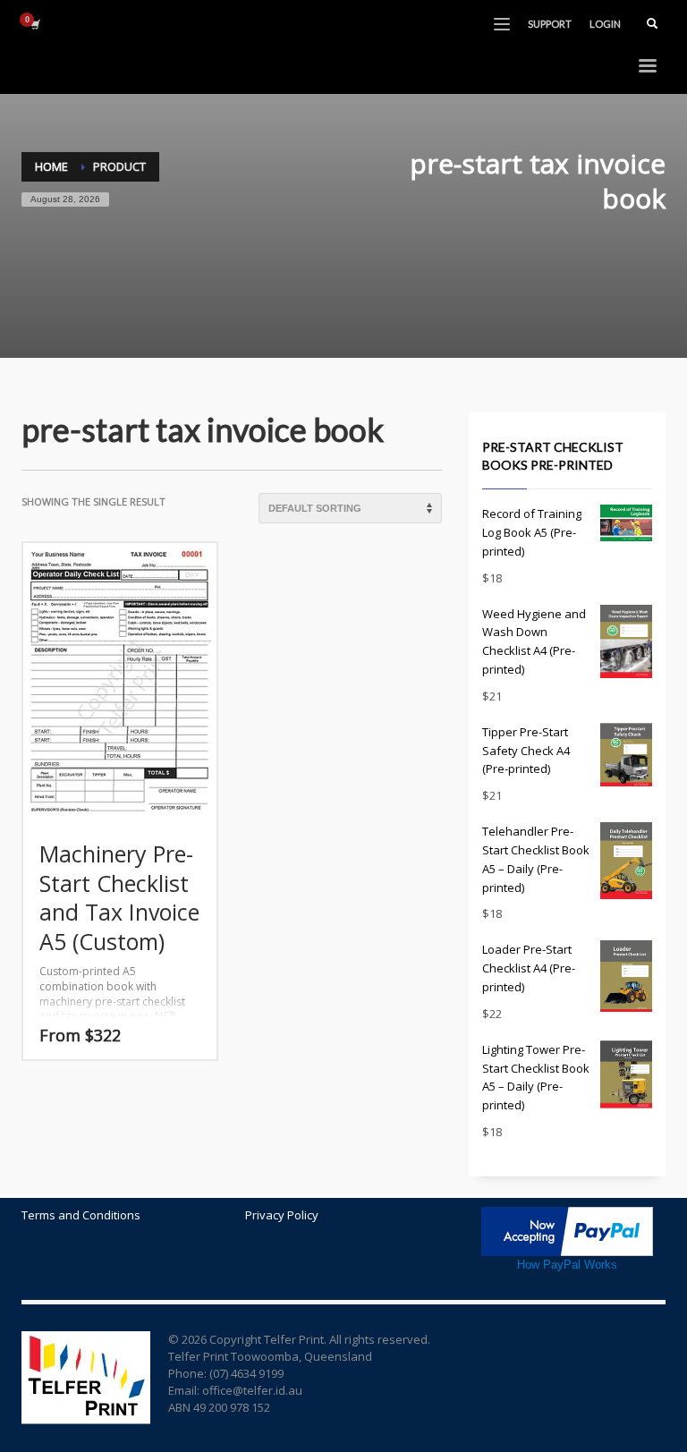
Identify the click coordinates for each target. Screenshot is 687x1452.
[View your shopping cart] (34, 24)
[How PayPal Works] (567, 1230)
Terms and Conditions (80, 1215)
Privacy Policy (281, 1215)
